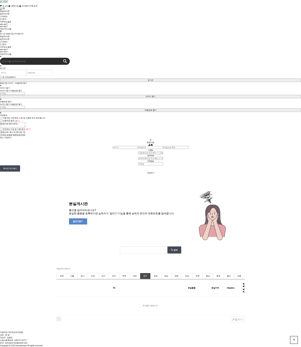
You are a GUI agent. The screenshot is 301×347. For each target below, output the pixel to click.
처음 (58, 319)
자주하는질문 (5, 22)
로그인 (5, 6)
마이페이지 (26, 6)
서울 (72, 276)
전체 (62, 276)
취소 (2, 137)
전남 (187, 276)
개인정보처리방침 (15, 332)
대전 (135, 276)
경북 (176, 276)
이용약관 (4, 332)
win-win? (4, 24)
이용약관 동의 (11, 121)
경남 (166, 276)
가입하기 (8, 137)
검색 (35, 6)
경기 (82, 276)
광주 (145, 276)
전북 (197, 276)
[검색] (65, 61)
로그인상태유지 (9, 77)
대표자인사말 (5, 29)
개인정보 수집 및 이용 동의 (17, 129)
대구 (103, 276)
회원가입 (15, 6)
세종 (239, 276)
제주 (124, 276)
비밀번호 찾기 (16, 91)
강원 (156, 276)
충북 (218, 276)
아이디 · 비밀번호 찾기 (17, 83)
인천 (93, 276)
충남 (208, 276)
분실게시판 (4, 11)
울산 (229, 276)
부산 (114, 276)
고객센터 (4, 16)
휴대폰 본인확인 (10, 168)
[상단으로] (294, 340)
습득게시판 (4, 14)
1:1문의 (3, 19)
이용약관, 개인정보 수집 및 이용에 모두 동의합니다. (24, 118)
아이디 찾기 (5, 91)
